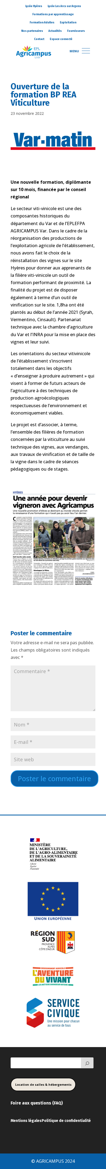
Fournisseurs (76, 31)
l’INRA (36, 334)
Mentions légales (26, 1120)
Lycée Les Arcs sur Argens (64, 6)
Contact (39, 39)
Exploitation (68, 22)
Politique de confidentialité (66, 1120)
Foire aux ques (25, 1103)
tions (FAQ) (51, 1103)
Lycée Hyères (33, 6)
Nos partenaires (32, 31)
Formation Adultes (42, 22)
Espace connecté (61, 39)
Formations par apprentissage (53, 14)
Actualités (55, 31)
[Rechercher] (87, 1062)
